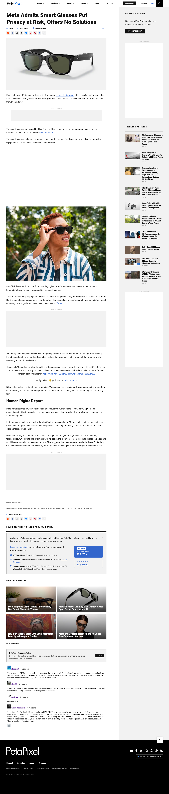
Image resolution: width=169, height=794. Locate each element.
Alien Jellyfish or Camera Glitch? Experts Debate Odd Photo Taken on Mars (152, 156)
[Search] (159, 3)
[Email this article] (39, 33)
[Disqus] (56, 696)
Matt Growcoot (41, 28)
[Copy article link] (44, 33)
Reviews (54, 3)
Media (83, 3)
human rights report (65, 95)
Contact (9, 763)
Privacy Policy (74, 768)
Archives (42, 763)
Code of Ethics (28, 768)
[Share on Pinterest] (35, 33)
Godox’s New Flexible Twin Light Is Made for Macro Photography (151, 205)
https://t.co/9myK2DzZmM (55, 373)
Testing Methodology (59, 768)
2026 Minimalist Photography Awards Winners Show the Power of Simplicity (151, 235)
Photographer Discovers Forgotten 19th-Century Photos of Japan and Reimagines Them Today (152, 139)
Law (17, 514)
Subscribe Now (135, 31)
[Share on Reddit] (8, 33)
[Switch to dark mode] (152, 3)
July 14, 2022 (70, 380)
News (39, 3)
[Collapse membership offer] (103, 538)
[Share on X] (17, 33)
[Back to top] (160, 740)
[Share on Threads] (21, 33)
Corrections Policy (42, 768)
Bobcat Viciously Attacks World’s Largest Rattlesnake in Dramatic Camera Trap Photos (152, 219)
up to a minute (46, 132)
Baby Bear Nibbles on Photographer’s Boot (151, 248)
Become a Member (18, 547)
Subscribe (129, 3)
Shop (97, 3)
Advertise (21, 763)
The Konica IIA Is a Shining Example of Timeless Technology (151, 261)
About (109, 3)
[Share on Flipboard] (30, 33)
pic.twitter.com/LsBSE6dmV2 (81, 373)
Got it (99, 656)
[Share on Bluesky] (26, 33)
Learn (69, 3)
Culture (12, 514)
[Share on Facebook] (12, 33)
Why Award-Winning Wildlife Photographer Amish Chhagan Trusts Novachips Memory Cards (151, 276)
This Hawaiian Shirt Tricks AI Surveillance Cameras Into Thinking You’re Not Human (151, 191)
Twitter (60, 303)
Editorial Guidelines (13, 768)
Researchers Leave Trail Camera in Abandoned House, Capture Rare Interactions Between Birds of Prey (151, 173)
